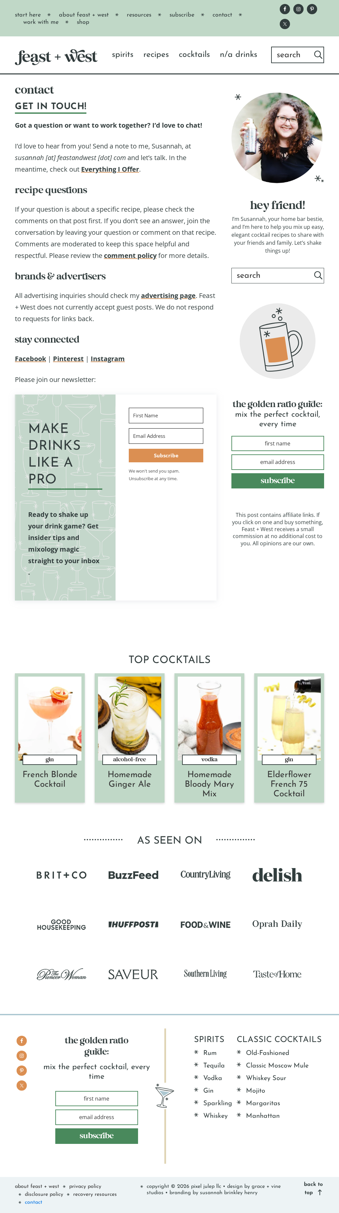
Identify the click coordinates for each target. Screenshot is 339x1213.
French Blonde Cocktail (50, 780)
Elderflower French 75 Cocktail (289, 785)
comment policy (130, 255)
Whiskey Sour (266, 1078)
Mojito (255, 1091)
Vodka (209, 759)
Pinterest (68, 358)
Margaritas (263, 1103)
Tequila (214, 1066)
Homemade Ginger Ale (130, 780)
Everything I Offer (110, 169)
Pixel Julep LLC (206, 1186)
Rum (210, 1053)
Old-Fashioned (267, 1053)
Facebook (30, 358)
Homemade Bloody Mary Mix (209, 785)
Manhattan (263, 1116)
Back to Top (313, 1188)
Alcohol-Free (129, 759)
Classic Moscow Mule (277, 1066)
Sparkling (217, 1103)
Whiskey (215, 1116)
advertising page (168, 295)
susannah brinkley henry (229, 1192)
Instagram (108, 358)
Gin (50, 759)
